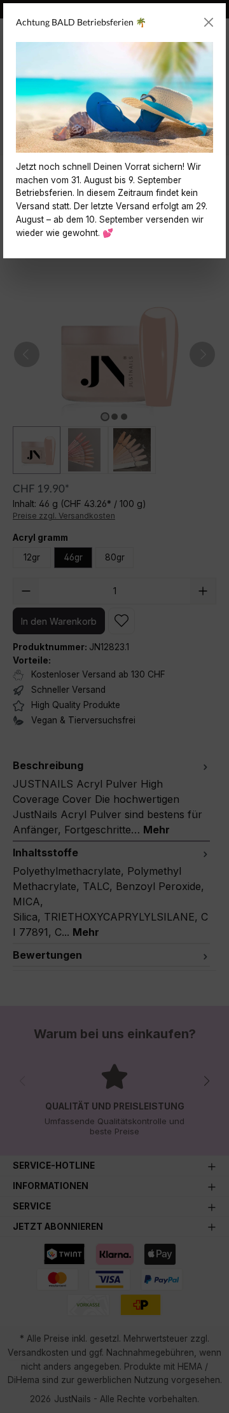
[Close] (208, 22)
